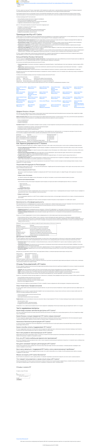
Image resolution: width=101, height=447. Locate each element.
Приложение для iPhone (47, 3)
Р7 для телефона (55, 3)
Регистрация (21, 4)
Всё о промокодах (38, 3)
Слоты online (23, 3)
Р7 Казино (18, 3)
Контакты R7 (25, 438)
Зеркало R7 (60, 3)
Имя (17, 374)
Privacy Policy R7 (19, 438)
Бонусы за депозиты (30, 3)
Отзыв (17, 378)
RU (71, 3)
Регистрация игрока (67, 3)
